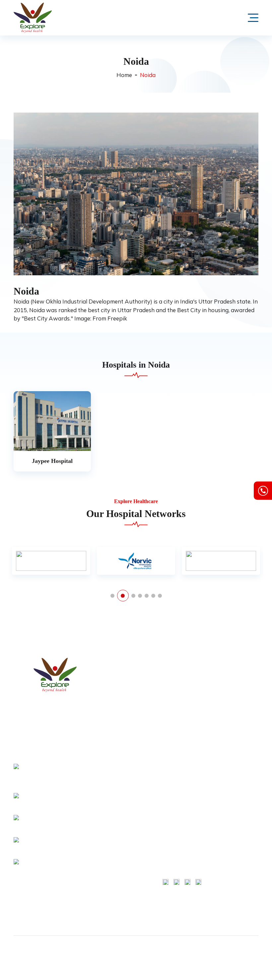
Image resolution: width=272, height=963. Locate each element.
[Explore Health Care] (33, 18)
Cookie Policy (229, 692)
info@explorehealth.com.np (52, 805)
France (116, 809)
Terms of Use (229, 672)
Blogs (115, 734)
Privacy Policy (124, 754)
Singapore (120, 912)
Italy (113, 850)
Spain (115, 881)
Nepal (115, 860)
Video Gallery (124, 723)
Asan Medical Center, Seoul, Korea (177, 765)
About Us (119, 682)
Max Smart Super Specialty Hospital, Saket (182, 689)
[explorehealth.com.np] (55, 675)
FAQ (113, 775)
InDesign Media (148, 953)
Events (116, 764)
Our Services (123, 692)
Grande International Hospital (176, 841)
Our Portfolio (123, 744)
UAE (114, 902)
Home (124, 74)
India (114, 840)
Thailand (119, 891)
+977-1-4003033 (41, 827)
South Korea (123, 819)
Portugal (118, 871)
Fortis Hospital (178, 672)
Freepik (117, 318)
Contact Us (121, 703)
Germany (119, 829)
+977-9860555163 (42, 849)
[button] (112, 596)
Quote (116, 713)
